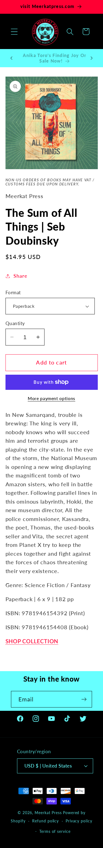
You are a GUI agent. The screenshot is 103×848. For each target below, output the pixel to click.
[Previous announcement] (11, 58)
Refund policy (45, 821)
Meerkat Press (48, 812)
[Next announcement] (92, 58)
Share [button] (20, 276)
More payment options (51, 398)
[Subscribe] (84, 699)
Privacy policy (79, 821)
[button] (14, 31)
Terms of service (55, 831)
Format (13, 292)
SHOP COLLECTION (32, 641)
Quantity (15, 323)
